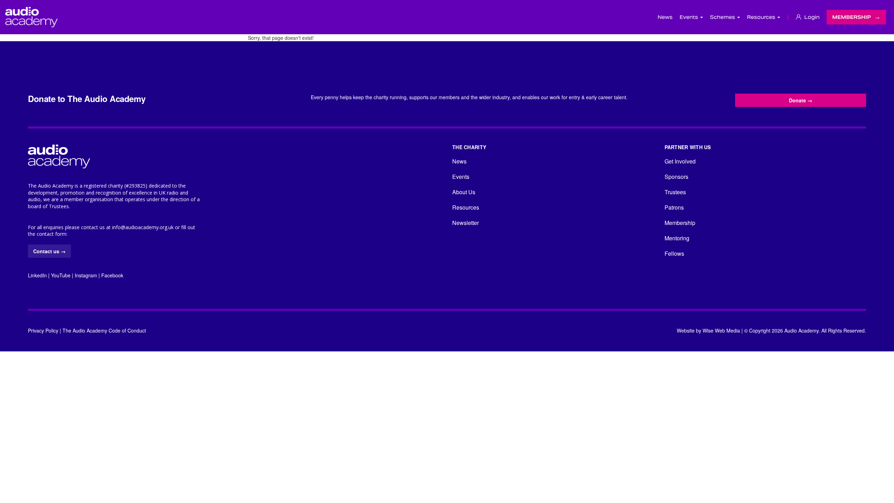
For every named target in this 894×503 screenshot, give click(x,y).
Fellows (674, 253)
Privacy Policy (43, 330)
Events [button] (689, 17)
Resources (465, 207)
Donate (800, 100)
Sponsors (676, 177)
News (665, 17)
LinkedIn (37, 275)
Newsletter (465, 223)
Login (811, 17)
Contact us (49, 251)
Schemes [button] (723, 17)
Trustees (675, 192)
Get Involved (680, 161)
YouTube (61, 275)
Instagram (86, 275)
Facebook (112, 275)
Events (460, 177)
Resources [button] (762, 17)
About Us (463, 192)
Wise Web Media (721, 330)
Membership (851, 17)
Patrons (674, 207)
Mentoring (677, 238)
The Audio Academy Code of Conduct (104, 330)
